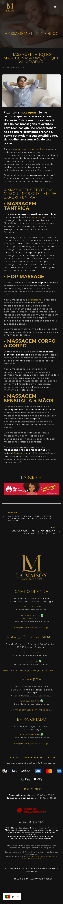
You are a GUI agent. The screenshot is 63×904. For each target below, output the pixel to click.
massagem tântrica (40, 217)
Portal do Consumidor (36, 856)
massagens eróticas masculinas (26, 149)
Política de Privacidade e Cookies (39, 857)
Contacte (19, 453)
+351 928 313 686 (30, 734)
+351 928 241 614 (28, 661)
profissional (35, 299)
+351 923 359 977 (29, 701)
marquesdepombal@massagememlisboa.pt (30, 670)
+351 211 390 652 (29, 652)
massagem (28, 112)
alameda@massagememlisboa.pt (31, 709)
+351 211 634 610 (31, 606)
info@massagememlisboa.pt (31, 627)
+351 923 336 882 (29, 615)
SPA (35, 453)
